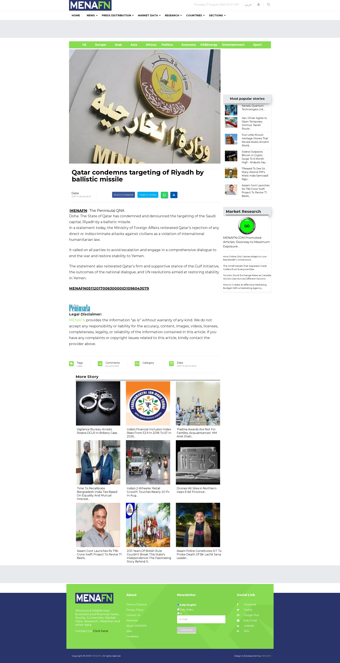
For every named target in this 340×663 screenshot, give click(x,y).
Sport (255, 44)
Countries (194, 15)
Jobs (129, 631)
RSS (246, 631)
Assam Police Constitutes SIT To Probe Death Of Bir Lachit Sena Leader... (199, 554)
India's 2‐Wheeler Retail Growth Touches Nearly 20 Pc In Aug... (148, 492)
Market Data (148, 15)
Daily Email (250, 620)
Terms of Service (136, 604)
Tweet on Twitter (148, 194)
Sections (216, 15)
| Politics (166, 44)
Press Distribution (116, 15)
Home (76, 15)
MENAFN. (97, 655)
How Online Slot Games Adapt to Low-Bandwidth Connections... (245, 258)
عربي (248, 4)
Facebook (249, 604)
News (91, 15)
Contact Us (133, 615)
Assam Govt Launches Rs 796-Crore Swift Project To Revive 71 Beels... (99, 554)
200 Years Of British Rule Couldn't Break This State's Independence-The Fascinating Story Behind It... (149, 556)
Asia (133, 44)
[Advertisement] (171, 29)
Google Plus (251, 615)
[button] (258, 4)
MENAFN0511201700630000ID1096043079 (109, 288)
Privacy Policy (134, 609)
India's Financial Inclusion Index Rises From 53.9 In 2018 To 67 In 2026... (149, 433)
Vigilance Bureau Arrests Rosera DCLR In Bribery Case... (98, 431)
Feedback (132, 636)
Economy (188, 44)
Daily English (187, 604)
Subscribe (187, 629)
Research (172, 15)
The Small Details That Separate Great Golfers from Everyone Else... (245, 267)
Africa (149, 44)
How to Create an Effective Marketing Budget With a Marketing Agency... (245, 286)
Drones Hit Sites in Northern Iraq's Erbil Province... (196, 490)
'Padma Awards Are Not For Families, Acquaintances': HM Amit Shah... (197, 433)
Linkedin (248, 625)
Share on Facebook (123, 194)
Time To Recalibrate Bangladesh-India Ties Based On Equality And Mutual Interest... (97, 494)
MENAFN (78, 210)
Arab (118, 44)
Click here (100, 631)
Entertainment (228, 44)
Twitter (248, 609)
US (80, 44)
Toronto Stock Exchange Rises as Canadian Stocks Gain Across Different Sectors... (248, 277)
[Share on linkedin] (173, 195)
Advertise (132, 620)
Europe (100, 44)
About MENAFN (136, 625)
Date (75, 193)
